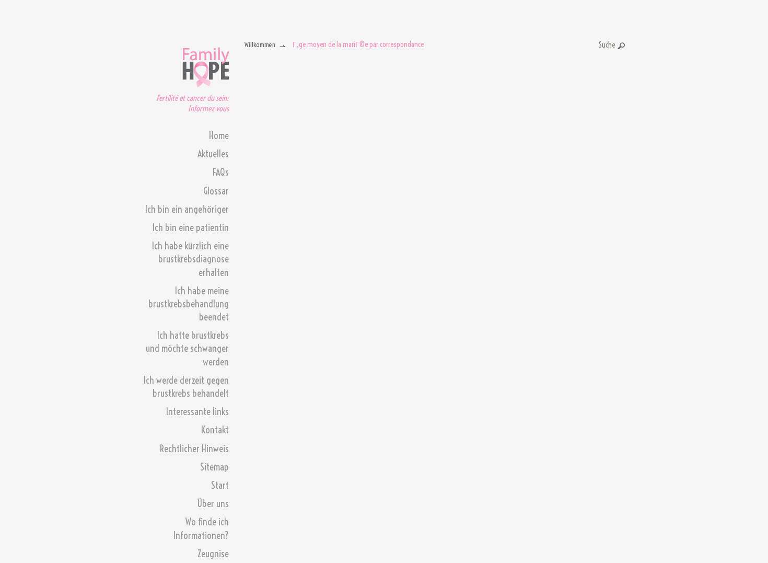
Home (219, 136)
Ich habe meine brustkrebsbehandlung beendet (188, 304)
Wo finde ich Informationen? (201, 528)
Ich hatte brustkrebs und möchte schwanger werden (187, 348)
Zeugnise (213, 554)
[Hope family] (205, 64)
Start (220, 485)
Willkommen (260, 44)
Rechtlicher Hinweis (194, 449)
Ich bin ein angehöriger (187, 209)
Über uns (213, 504)
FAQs (221, 172)
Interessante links (197, 412)
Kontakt (215, 430)
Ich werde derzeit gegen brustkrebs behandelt (186, 386)
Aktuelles (213, 154)
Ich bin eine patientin (191, 228)
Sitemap (214, 467)
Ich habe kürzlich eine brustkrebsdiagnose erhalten (190, 259)
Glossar (216, 191)
